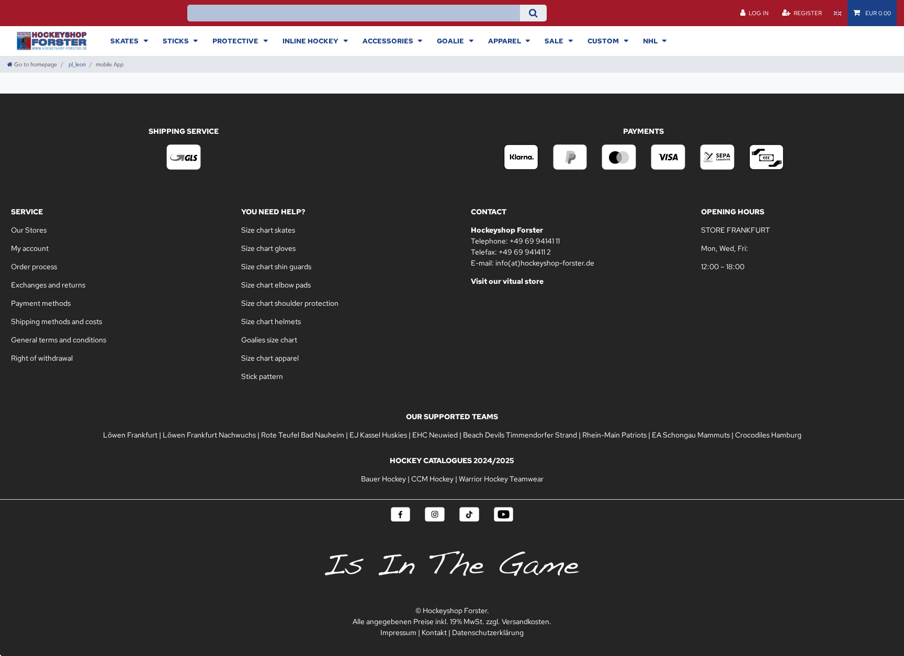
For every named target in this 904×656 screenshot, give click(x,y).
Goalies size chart (269, 339)
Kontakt (434, 632)
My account (30, 248)
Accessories (389, 40)
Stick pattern (262, 376)
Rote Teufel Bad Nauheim (302, 435)
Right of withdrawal (42, 358)
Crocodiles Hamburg (768, 435)
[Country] (837, 13)
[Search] (533, 13)
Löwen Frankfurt (130, 435)
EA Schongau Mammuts (691, 435)
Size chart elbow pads (276, 285)
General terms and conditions (58, 339)
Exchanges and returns (48, 285)
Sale (555, 40)
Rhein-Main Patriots (614, 435)
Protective (236, 40)
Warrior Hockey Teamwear (501, 479)
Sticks (176, 40)
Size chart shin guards (276, 266)
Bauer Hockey (383, 479)
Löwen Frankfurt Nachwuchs (209, 435)
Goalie (451, 40)
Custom (603, 40)
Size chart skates (268, 230)
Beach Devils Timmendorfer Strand (520, 435)
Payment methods (41, 303)
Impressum (398, 632)
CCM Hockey (432, 479)
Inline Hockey (311, 40)
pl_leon (76, 64)
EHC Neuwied (435, 435)
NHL (651, 40)
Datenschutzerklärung (488, 632)
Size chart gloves (268, 248)
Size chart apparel (270, 358)
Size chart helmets (271, 321)
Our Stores (29, 230)
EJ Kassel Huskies (378, 435)
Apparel (505, 40)
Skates (125, 40)
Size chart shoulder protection (289, 303)
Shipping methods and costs (56, 321)
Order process (34, 266)
